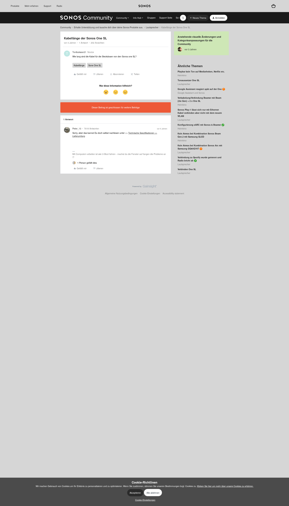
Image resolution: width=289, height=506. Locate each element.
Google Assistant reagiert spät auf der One (200, 88)
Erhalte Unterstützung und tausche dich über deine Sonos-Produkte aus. (108, 27)
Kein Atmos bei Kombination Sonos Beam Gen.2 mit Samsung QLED (199, 135)
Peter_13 (76, 128)
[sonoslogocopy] (144, 6)
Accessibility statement (173, 193)
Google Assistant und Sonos (191, 92)
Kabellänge (79, 65)
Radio (59, 5)
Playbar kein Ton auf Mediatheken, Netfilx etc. (201, 71)
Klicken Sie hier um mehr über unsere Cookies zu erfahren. (225, 486)
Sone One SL (94, 65)
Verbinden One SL (187, 169)
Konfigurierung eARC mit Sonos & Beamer (199, 124)
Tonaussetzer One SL (189, 80)
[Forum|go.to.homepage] (86, 18)
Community (65, 27)
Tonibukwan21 (79, 52)
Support (47, 5)
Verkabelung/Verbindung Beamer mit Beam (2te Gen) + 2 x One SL (199, 99)
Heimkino (182, 75)
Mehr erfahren (31, 5)
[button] (198, 18)
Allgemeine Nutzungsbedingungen (121, 193)
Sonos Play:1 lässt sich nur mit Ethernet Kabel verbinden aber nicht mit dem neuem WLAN (200, 112)
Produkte (15, 5)
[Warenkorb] (273, 6)
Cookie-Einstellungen (150, 193)
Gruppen (151, 17)
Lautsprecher (152, 27)
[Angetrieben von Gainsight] (144, 187)
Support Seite (165, 17)
